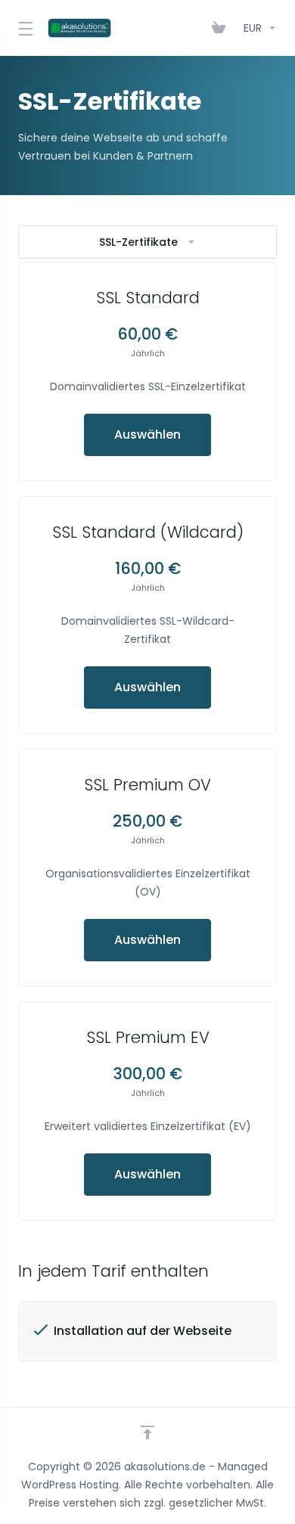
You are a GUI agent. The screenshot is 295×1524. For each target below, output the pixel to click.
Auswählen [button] (147, 434)
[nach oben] (147, 1432)
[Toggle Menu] (24, 28)
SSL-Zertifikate (138, 242)
